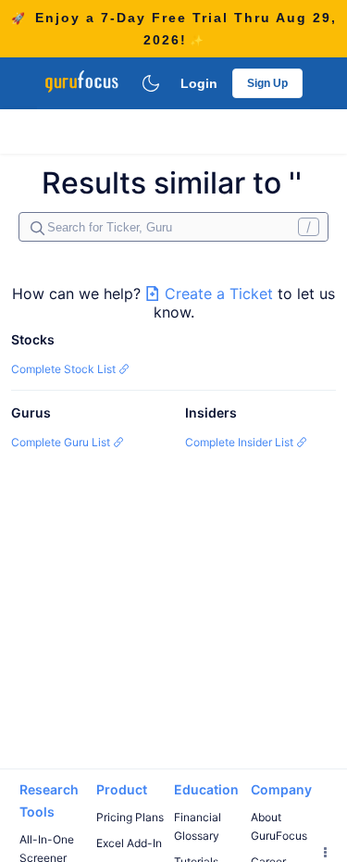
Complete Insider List (240, 442)
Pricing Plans (130, 817)
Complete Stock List (64, 369)
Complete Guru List (62, 442)
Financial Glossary (197, 826)
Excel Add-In (129, 843)
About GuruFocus (279, 826)
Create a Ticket (219, 293)
